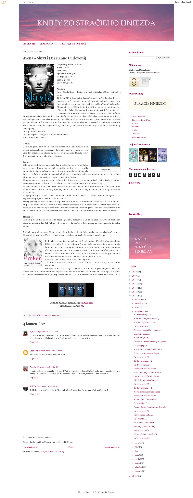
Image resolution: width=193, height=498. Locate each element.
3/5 (38, 315)
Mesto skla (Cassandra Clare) (146, 353)
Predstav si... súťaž (141, 430)
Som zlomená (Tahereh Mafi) (146, 319)
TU (82, 306)
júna (137, 451)
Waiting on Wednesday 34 (145, 369)
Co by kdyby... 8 (140, 346)
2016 (134, 284)
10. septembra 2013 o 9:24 (48, 367)
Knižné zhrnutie (138, 117)
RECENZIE (29, 43)
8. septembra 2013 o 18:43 (50, 351)
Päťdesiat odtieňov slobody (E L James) (150, 342)
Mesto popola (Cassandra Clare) (147, 373)
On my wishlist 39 (141, 438)
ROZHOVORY (48, 43)
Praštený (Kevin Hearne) (144, 427)
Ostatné (135, 124)
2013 (34, 315)
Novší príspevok (31, 447)
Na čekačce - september (144, 423)
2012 (134, 476)
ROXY (32, 386)
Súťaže (134, 130)
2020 (134, 272)
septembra (139, 311)
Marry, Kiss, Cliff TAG (143, 338)
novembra (139, 303)
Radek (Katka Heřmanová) (145, 400)
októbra (138, 307)
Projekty (135, 127)
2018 (134, 276)
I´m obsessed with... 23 (143, 415)
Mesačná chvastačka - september (148, 330)
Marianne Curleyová (52, 315)
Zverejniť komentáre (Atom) (51, 452)
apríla (137, 459)
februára (138, 467)
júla (136, 447)
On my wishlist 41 (141, 384)
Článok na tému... (139, 137)
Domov (71, 447)
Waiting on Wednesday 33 (145, 396)
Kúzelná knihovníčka (141, 120)
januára (138, 471)
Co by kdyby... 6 (140, 419)
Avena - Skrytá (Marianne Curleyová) (150, 407)
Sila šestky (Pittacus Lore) (145, 322)
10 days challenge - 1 (143, 388)
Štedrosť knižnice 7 (142, 365)
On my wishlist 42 (141, 357)
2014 (134, 292)
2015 (134, 288)
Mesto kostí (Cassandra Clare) (147, 392)
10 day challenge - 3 (142, 315)
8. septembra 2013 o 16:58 (46, 332)
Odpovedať (34, 342)
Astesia (33, 367)
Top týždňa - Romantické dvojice (148, 349)
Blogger (111, 492)
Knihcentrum (87, 303)
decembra (139, 299)
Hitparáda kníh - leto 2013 (145, 434)
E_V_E (32, 332)
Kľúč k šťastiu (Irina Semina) (146, 380)
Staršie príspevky (112, 447)
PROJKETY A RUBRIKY (73, 43)
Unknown (34, 351)
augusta (138, 443)
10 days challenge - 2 (143, 361)
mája (137, 455)
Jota (42, 315)
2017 (134, 280)
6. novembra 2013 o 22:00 (46, 386)
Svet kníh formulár (142, 334)
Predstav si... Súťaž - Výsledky (146, 376)
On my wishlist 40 (141, 411)
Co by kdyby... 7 (140, 403)
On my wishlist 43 (141, 326)
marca (137, 463)
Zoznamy (136, 134)
